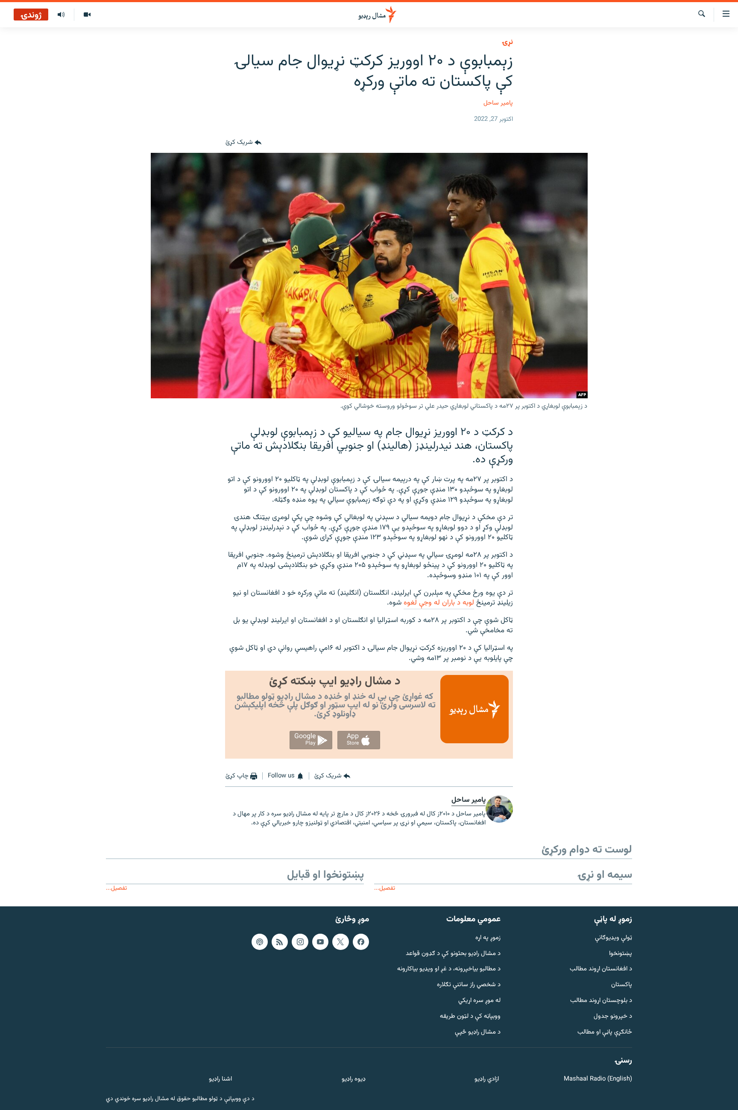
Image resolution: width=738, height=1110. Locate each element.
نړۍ (507, 42)
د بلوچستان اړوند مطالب (601, 1000)
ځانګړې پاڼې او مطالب (604, 1032)
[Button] (243, 142)
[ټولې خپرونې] (61, 15)
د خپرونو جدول (613, 1016)
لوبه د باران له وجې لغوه (439, 602)
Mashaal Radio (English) (598, 1079)
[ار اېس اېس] (280, 942)
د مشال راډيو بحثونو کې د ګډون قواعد (453, 953)
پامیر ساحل (498, 103)
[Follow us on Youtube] (320, 942)
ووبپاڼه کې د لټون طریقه (470, 1016)
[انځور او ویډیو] (87, 15)
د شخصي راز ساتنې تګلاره (469, 985)
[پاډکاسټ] (260, 942)
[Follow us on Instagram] (300, 942)
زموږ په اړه (488, 938)
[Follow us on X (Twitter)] (340, 942)
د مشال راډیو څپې (478, 1032)
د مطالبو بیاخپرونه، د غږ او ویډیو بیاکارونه (449, 969)
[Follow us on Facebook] (361, 942)
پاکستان (621, 985)
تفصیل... (384, 888)
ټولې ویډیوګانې (613, 938)
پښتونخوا (620, 953)
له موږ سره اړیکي (479, 1000)
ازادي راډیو (486, 1079)
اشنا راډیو (220, 1079)
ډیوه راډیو (353, 1079)
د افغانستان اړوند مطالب (601, 969)
